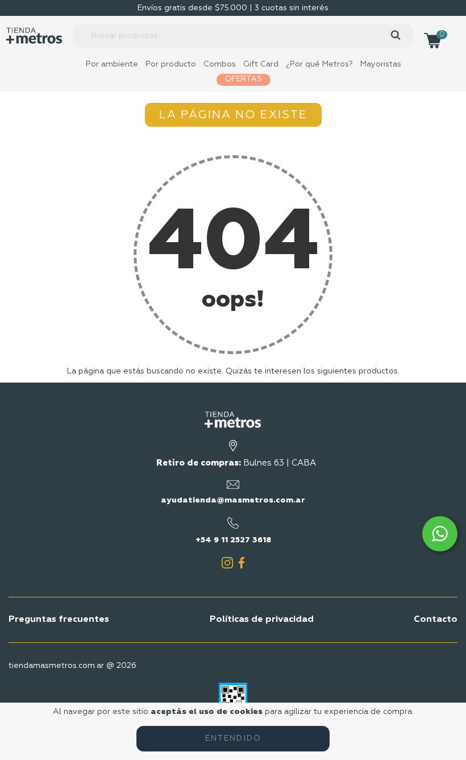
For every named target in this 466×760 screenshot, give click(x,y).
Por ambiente (112, 64)
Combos (219, 64)
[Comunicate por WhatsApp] (439, 533)
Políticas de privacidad (262, 619)
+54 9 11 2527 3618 (233, 540)
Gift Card (260, 64)
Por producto (170, 64)
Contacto (435, 619)
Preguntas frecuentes (59, 619)
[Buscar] (395, 35)
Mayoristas (380, 64)
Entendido (233, 738)
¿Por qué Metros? (319, 64)
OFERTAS (243, 79)
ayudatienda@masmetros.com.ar (233, 500)
